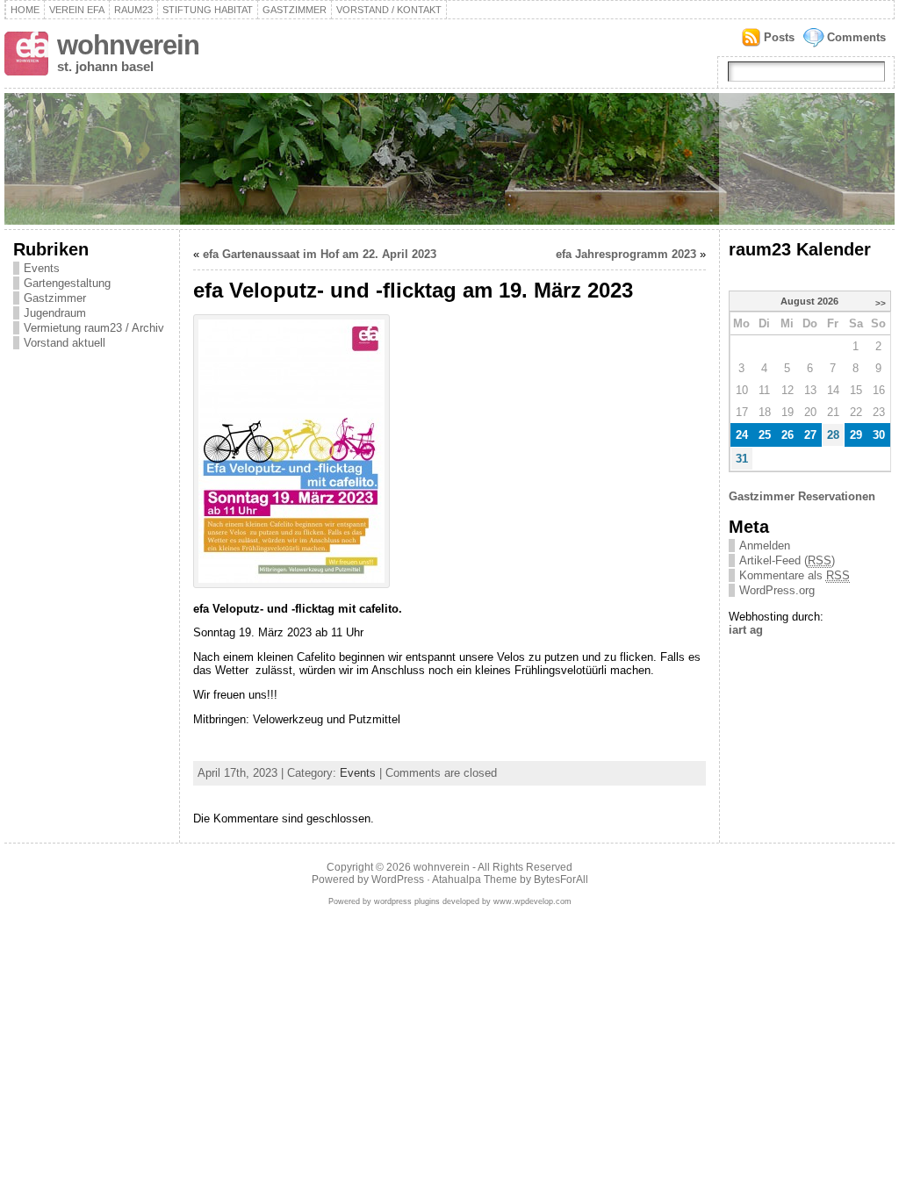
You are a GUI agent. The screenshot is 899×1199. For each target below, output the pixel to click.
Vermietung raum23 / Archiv (94, 327)
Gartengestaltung (67, 283)
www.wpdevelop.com (532, 901)
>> (880, 303)
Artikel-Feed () (787, 560)
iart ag (746, 629)
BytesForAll (561, 879)
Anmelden (764, 545)
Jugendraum (55, 312)
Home (25, 9)
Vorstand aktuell (64, 342)
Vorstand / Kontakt (389, 9)
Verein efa (76, 9)
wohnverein (128, 45)
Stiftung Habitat (207, 9)
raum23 (133, 9)
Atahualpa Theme (474, 879)
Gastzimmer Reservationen (802, 496)
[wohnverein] (449, 159)
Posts (779, 37)
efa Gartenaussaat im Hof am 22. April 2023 (319, 254)
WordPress (397, 879)
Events (42, 268)
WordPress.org (777, 590)
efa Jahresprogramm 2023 (626, 254)
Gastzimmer (295, 9)
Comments (856, 37)
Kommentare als (794, 575)
